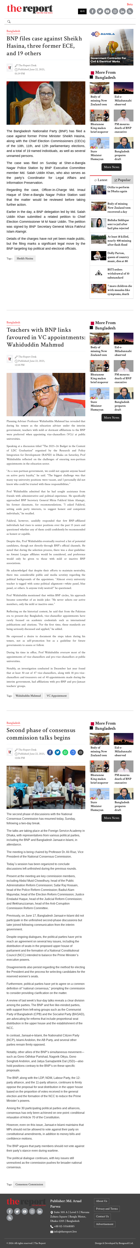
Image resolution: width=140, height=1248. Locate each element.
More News (111, 167)
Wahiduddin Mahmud (28, 696)
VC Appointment (57, 696)
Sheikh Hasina (25, 258)
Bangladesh (13, 31)
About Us (101, 1201)
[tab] (101, 179)
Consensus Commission (29, 1184)
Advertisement (104, 1224)
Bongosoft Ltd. (126, 1243)
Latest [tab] (102, 180)
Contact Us (102, 1216)
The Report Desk (27, 65)
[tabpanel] (111, 241)
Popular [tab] (124, 180)
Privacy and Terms (107, 1209)
